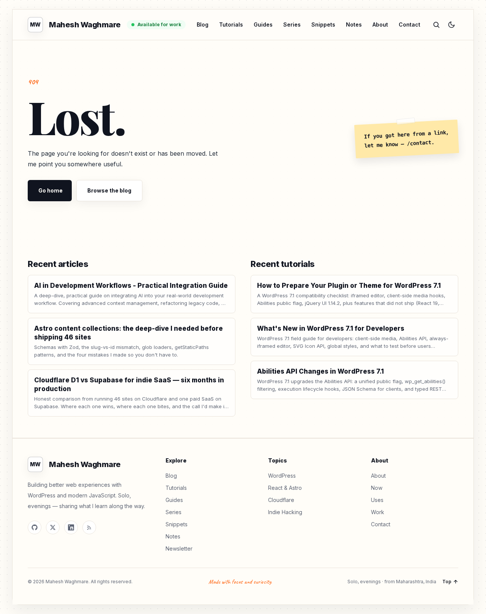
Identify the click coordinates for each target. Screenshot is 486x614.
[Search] (436, 25)
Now (376, 488)
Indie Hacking (285, 512)
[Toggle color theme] (451, 25)
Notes (354, 24)
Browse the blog (109, 190)
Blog (202, 24)
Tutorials (231, 24)
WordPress (282, 475)
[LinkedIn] (71, 527)
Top (446, 581)
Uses (377, 500)
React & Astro (285, 488)
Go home (50, 190)
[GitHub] (34, 527)
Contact (409, 24)
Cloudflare (281, 500)
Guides (263, 24)
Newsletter (179, 548)
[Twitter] (53, 527)
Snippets (323, 24)
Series (292, 24)
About (380, 24)
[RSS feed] (89, 527)
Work (377, 512)
